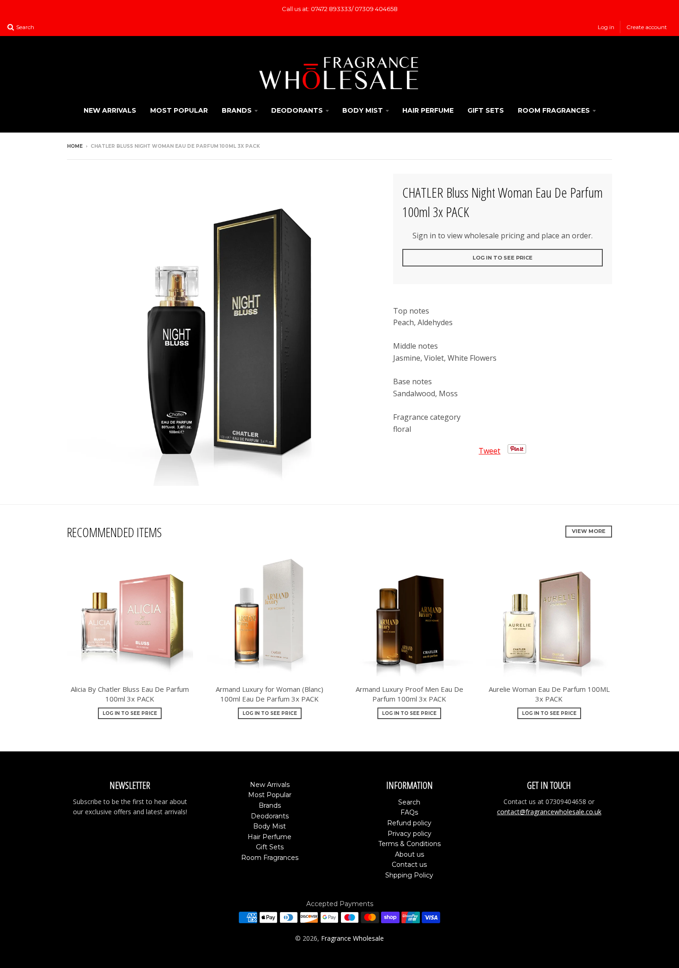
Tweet (489, 451)
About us (409, 854)
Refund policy (409, 823)
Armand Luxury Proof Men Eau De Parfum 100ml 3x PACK (409, 693)
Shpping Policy (409, 875)
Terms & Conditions (409, 844)
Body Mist (362, 110)
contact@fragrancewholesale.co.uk (549, 811)
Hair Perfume (428, 110)
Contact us (409, 864)
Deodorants (297, 110)
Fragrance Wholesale (352, 938)
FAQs (409, 812)
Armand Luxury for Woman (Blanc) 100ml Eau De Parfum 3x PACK (269, 693)
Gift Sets (485, 110)
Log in (606, 27)
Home (75, 146)
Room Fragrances (554, 110)
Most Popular (179, 110)
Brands (237, 110)
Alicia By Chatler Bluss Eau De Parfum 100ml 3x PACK (130, 693)
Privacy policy (409, 833)
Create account (646, 27)
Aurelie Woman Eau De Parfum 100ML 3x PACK (549, 693)
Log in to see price (503, 257)
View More (589, 531)
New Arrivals (110, 110)
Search (409, 802)
